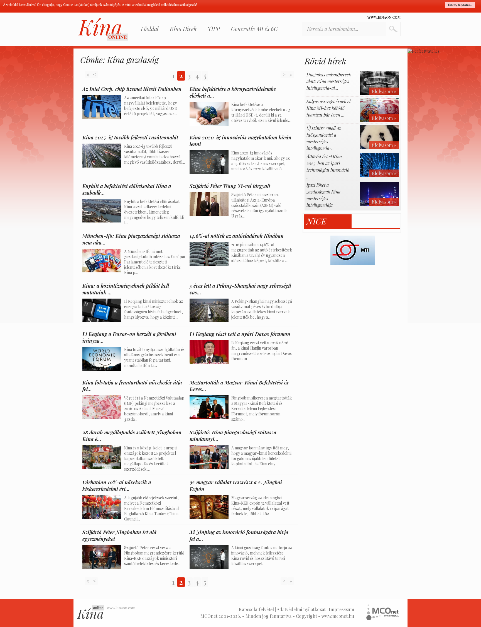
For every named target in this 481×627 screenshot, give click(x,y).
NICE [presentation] (316, 221)
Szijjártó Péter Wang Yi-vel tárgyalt (230, 186)
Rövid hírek (325, 61)
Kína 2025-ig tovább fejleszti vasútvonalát (130, 137)
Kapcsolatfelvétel (256, 609)
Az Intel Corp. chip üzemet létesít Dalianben (131, 89)
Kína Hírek (183, 28)
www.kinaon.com (384, 17)
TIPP (214, 28)
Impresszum (341, 609)
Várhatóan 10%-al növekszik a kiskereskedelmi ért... (116, 485)
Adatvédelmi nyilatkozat (301, 609)
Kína (103, 29)
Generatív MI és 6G (254, 28)
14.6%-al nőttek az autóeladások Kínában (237, 236)
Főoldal (150, 28)
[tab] (328, 221)
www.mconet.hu (338, 616)
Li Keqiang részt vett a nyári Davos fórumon (240, 334)
